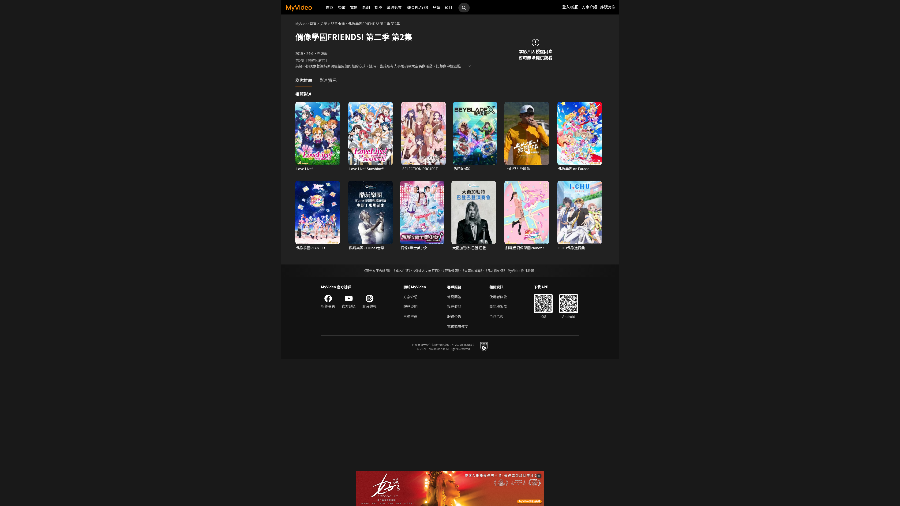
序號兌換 (607, 7)
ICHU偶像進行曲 (571, 247)
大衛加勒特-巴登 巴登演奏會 (472, 247)
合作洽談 (496, 316)
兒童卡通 (338, 23)
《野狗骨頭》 (451, 270)
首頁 (329, 7)
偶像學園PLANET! (310, 247)
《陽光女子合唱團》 (376, 270)
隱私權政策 (498, 306)
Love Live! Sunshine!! (366, 168)
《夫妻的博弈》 (472, 270)
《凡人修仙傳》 (496, 270)
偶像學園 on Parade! (574, 168)
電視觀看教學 (457, 326)
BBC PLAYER (417, 7)
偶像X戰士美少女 (414, 247)
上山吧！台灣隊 (517, 168)
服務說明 (410, 306)
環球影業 (394, 7)
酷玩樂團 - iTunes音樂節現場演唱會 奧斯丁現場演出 (369, 247)
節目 (448, 7)
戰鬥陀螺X (462, 168)
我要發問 (454, 306)
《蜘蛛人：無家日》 (426, 270)
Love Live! (304, 168)
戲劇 (366, 7)
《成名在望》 (402, 270)
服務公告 (454, 316)
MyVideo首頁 (306, 23)
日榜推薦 (410, 316)
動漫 (378, 7)
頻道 (341, 7)
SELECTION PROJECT (420, 168)
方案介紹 (589, 7)
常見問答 (454, 296)
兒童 (436, 7)
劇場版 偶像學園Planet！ (525, 247)
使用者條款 (498, 296)
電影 (354, 7)
